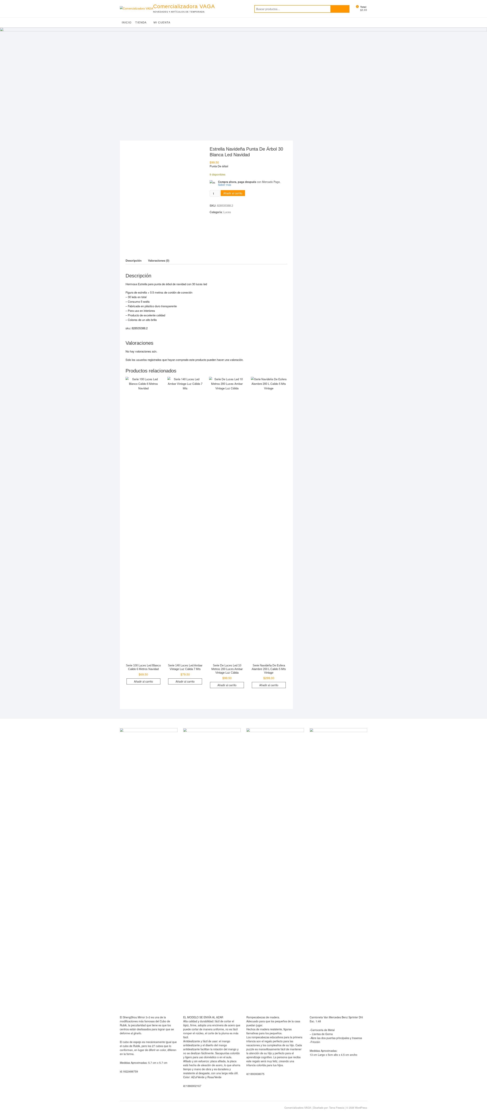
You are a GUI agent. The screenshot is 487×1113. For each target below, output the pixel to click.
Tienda (140, 22)
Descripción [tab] (134, 260)
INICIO (126, 22)
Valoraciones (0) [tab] (158, 260)
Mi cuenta (162, 22)
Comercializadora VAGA (184, 6)
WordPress (361, 1107)
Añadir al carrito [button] (143, 681)
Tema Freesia (336, 1107)
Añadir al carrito (232, 193)
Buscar (339, 9)
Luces (227, 212)
